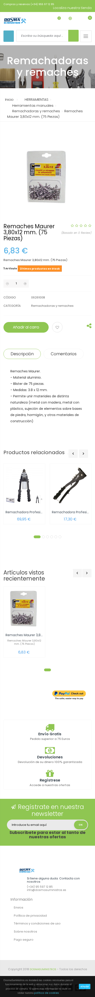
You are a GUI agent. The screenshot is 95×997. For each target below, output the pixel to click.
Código (9, 297)
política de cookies (46, 993)
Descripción (22, 354)
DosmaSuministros (43, 969)
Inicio (9, 99)
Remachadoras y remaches (52, 306)
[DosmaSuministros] (15, 21)
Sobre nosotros (25, 931)
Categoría (12, 306)
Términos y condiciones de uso (37, 923)
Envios (18, 907)
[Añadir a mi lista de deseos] (58, 328)
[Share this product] (89, 327)
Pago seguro (23, 939)
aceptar (84, 986)
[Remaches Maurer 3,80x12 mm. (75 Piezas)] (24, 608)
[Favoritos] (55, 20)
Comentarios (64, 354)
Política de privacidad (30, 915)
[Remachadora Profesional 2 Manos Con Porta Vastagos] (24, 485)
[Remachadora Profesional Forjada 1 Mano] (70, 485)
